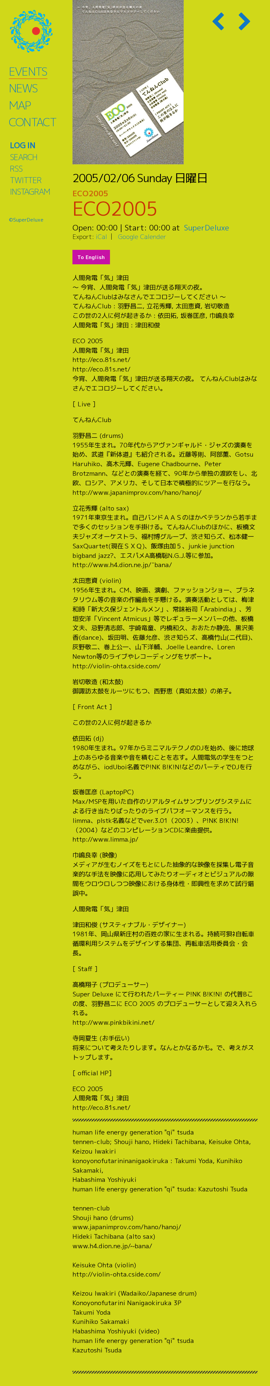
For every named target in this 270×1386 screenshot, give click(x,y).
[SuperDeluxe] (39, 31)
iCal (101, 236)
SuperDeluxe (206, 227)
